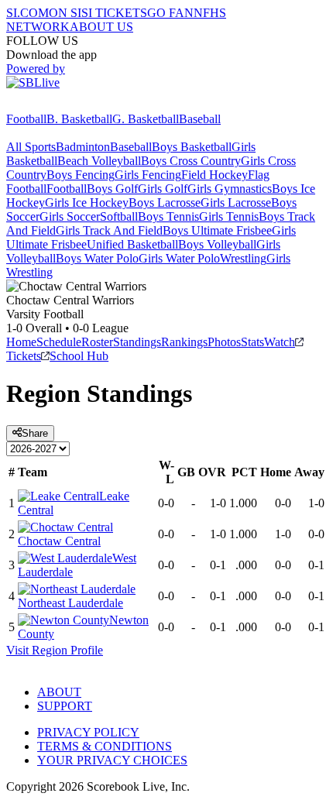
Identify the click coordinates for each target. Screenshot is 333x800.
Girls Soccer (69, 216)
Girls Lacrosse (236, 202)
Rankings (184, 341)
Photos (224, 341)
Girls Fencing (148, 174)
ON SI (65, 12)
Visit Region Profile (54, 650)
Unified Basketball (132, 244)
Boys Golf (112, 188)
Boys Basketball (192, 146)
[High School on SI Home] (65, 105)
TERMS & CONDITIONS (104, 746)
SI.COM (27, 12)
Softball (119, 216)
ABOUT (59, 692)
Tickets (23, 355)
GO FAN (170, 12)
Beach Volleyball (99, 160)
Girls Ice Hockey (87, 202)
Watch (279, 341)
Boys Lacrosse (165, 202)
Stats (252, 341)
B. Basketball (79, 118)
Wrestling (243, 258)
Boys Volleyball (217, 244)
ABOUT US (101, 26)
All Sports (31, 146)
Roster (97, 341)
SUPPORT (64, 705)
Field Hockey (214, 174)
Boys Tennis (168, 216)
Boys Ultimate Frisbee (217, 230)
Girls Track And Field (109, 230)
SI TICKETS (114, 12)
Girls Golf (162, 188)
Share (35, 433)
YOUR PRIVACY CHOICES (112, 760)
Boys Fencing (80, 174)
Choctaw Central (59, 541)
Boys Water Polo (97, 258)
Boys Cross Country (191, 160)
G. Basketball (145, 118)
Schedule (58, 341)
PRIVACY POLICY (88, 732)
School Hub (79, 355)
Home (21, 341)
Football (26, 118)
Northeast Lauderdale (70, 602)
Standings (137, 341)
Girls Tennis (229, 216)
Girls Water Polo (179, 258)
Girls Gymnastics (229, 188)
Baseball (200, 118)
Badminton (83, 146)
